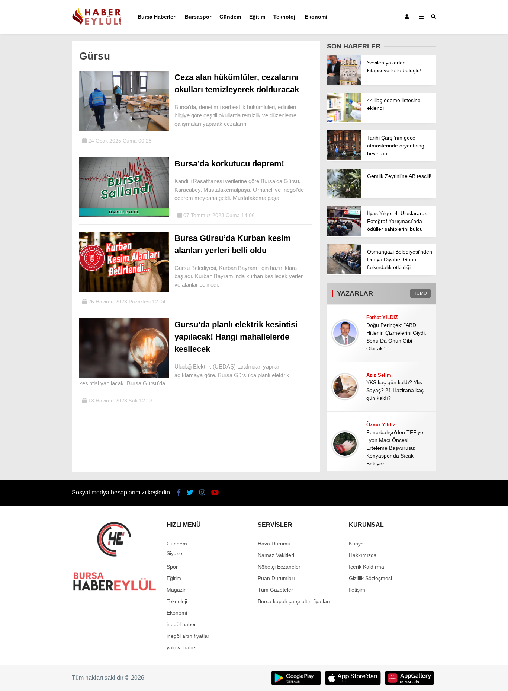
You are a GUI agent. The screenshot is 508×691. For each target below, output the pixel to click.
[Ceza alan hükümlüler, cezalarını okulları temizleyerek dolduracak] (124, 129)
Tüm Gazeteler (275, 590)
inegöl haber (181, 624)
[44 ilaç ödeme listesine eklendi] (344, 121)
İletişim (357, 590)
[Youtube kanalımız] (215, 492)
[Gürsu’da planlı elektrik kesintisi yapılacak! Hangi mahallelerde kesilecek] (124, 376)
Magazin (177, 590)
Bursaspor (198, 17)
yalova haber (182, 647)
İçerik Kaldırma (366, 567)
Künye (356, 544)
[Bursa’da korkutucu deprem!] (124, 215)
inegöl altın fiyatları (189, 636)
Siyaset (175, 553)
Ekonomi (316, 17)
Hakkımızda (363, 555)
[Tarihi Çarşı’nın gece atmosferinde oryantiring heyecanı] (344, 158)
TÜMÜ (420, 293)
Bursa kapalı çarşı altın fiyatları (294, 601)
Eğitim (257, 17)
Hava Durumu (274, 544)
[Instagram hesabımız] (202, 492)
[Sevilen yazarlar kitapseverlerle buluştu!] (344, 83)
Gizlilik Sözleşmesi (370, 578)
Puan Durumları (276, 578)
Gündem (230, 17)
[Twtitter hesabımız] (190, 492)
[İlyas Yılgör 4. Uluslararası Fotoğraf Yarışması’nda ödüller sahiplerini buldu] (344, 234)
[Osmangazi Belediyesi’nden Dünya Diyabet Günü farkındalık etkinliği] (344, 272)
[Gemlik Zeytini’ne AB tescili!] (344, 197)
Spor (172, 567)
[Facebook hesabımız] (179, 492)
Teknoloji (285, 17)
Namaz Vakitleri (276, 555)
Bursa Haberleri (157, 17)
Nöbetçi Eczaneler (279, 567)
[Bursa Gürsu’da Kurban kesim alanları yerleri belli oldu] (124, 290)
